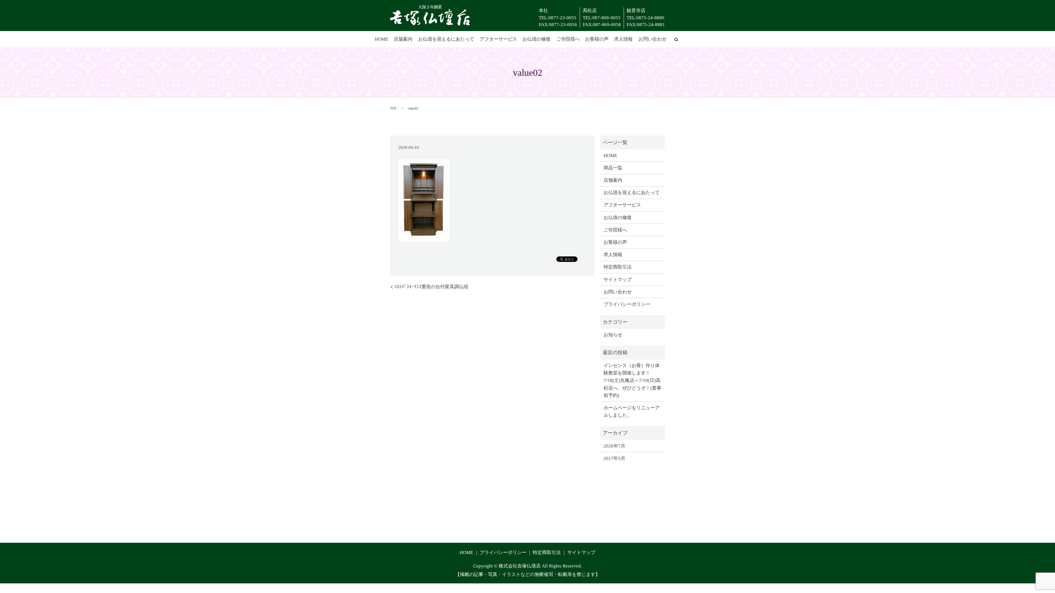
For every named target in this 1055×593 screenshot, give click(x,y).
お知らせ (613, 334)
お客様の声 (597, 39)
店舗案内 (403, 39)
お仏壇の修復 (537, 39)
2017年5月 (614, 458)
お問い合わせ (652, 39)
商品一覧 (613, 167)
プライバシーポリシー (627, 304)
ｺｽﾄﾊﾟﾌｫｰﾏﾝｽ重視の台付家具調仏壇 (431, 286)
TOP (393, 108)
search (676, 39)
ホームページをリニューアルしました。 (632, 411)
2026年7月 (614, 446)
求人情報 (623, 39)
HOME (381, 39)
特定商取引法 (618, 267)
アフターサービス (498, 39)
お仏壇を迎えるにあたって (446, 39)
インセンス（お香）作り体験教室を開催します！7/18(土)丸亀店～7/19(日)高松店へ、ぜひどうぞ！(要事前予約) (632, 380)
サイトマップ (618, 279)
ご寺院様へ (568, 39)
